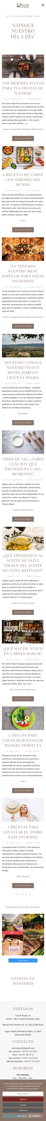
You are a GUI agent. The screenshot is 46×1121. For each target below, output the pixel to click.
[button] (43, 5)
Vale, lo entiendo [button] (23, 1094)
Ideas (12, 689)
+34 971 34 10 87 (29, 1051)
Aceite (32, 603)
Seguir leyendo (23, 138)
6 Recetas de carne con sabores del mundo (23, 179)
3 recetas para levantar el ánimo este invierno (23, 831)
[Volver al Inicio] (23, 5)
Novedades (23, 413)
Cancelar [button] (23, 1105)
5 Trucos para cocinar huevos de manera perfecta (23, 740)
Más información (23, 1116)
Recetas (25, 876)
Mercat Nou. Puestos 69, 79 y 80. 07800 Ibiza (23, 1024)
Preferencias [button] (23, 1110)
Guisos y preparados (12, 129)
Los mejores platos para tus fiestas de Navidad (23, 88)
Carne (23, 220)
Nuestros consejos (19, 603)
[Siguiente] (29, 894)
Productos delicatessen (32, 129)
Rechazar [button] (23, 1099)
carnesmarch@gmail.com (23, 1048)
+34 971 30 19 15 (26, 1054)
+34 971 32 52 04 (31, 1061)
